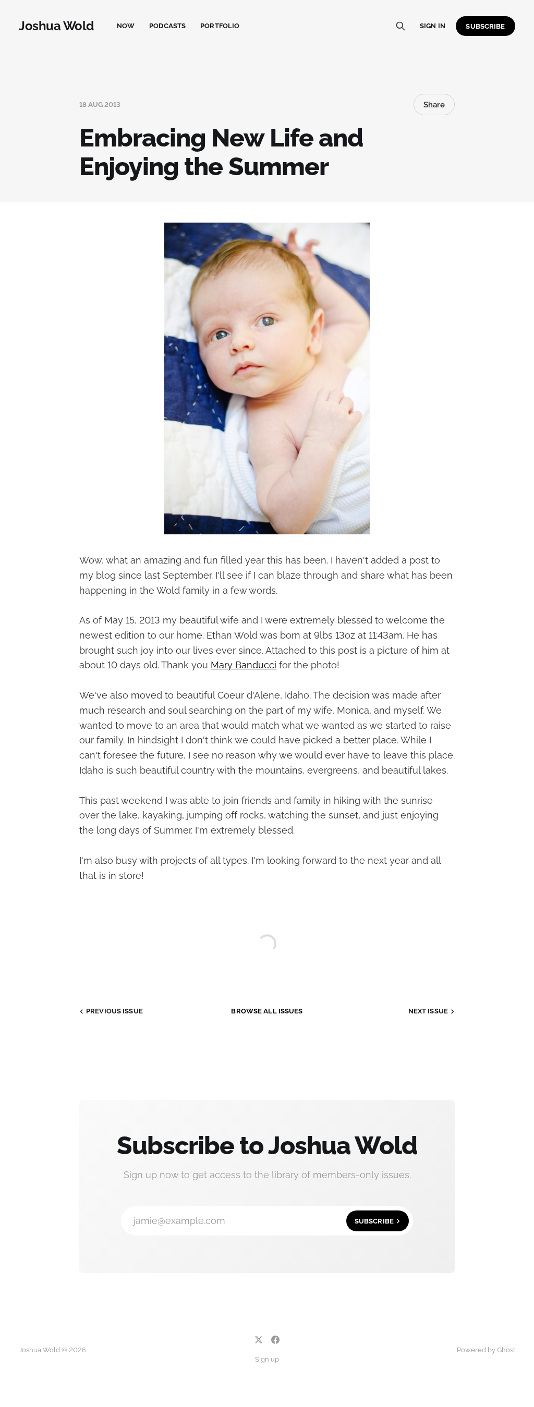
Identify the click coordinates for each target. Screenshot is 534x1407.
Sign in (432, 26)
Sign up (267, 1359)
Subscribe (485, 26)
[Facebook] (275, 1340)
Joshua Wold (56, 26)
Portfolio (219, 26)
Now (126, 26)
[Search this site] (400, 26)
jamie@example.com (264, 1220)
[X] (258, 1340)
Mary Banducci (243, 664)
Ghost (506, 1350)
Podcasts (167, 26)
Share (434, 104)
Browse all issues (266, 1011)
